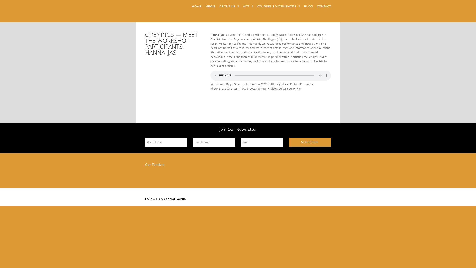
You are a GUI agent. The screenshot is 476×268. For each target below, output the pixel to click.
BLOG (308, 6)
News (210, 6)
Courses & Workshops (276, 6)
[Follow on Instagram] (321, 199)
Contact (324, 6)
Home (196, 6)
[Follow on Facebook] (315, 199)
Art (246, 6)
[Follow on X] (327, 199)
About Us (227, 6)
